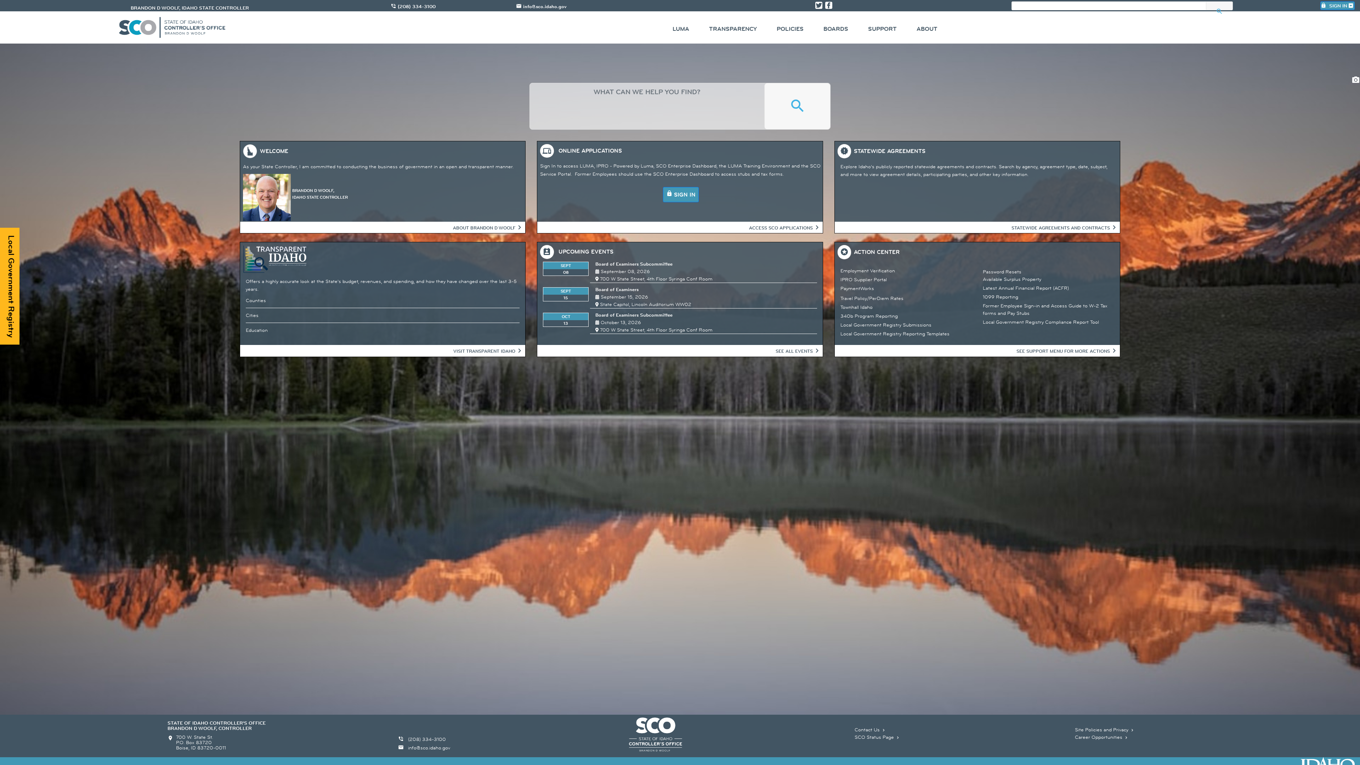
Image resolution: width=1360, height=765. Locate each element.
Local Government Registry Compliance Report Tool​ (1041, 322)
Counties (256, 300)
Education (257, 330)
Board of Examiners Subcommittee (634, 264)
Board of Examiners (617, 289)
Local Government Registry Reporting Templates (895, 333)
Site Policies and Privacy (1105, 729)
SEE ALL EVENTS (794, 351)
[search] (647, 106)
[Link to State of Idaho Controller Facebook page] (828, 5)
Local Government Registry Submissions (885, 325)
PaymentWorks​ (857, 288)
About (927, 29)
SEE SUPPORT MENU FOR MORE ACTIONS (1063, 351)
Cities (252, 315)
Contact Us (870, 729)
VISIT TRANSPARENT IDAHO (484, 351)
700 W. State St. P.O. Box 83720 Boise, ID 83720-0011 (201, 742)
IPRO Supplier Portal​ (863, 279)
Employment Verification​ (867, 270)
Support (882, 29)
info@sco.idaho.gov (545, 6)
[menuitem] (681, 29)
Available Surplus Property (1012, 279)
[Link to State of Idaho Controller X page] (818, 5)
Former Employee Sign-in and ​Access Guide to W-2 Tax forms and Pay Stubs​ (1045, 309)
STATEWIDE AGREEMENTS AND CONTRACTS (1061, 228)
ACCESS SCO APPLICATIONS (781, 228)
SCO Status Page (877, 737)
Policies (790, 29)
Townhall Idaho (856, 307)
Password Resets (1002, 271)
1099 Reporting (1000, 297)
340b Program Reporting (869, 316)
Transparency (733, 29)
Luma (681, 29)
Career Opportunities (1102, 737)
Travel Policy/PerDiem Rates (871, 298)
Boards (835, 29)
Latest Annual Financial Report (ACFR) (1026, 288)
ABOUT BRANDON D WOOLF (484, 228)
